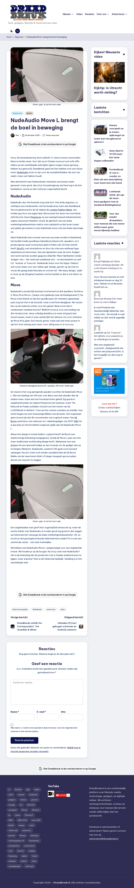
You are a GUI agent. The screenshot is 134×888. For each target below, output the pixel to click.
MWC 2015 (22, 820)
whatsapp (29, 866)
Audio (29, 113)
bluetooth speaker (20, 609)
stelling (32, 851)
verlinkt (24, 861)
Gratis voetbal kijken (109, 407)
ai (9, 789)
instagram (13, 810)
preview (12, 835)
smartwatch (29, 846)
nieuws (21, 825)
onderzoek (13, 830)
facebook (33, 795)
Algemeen (17, 113)
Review (23, 835)
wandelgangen (14, 866)
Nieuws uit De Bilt (109, 411)
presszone (51, 609)
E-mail (41, 711)
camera (21, 795)
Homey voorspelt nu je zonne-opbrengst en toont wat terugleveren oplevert (109, 134)
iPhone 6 (35, 810)
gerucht (34, 800)
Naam (15, 711)
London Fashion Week (61, 209)
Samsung (34, 835)
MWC (11, 820)
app (27, 789)
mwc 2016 (36, 820)
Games (23, 800)
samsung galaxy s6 (16, 841)
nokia (31, 825)
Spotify (20, 248)
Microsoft (29, 815)
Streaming (13, 856)
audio (11, 795)
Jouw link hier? (109, 403)
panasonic (27, 830)
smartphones (14, 846)
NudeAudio (22, 172)
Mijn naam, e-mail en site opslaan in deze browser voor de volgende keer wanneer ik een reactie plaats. (44, 729)
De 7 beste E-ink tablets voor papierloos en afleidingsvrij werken (108, 336)
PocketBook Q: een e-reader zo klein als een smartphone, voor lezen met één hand (108, 176)
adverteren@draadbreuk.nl (103, 838)
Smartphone (34, 841)
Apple (36, 789)
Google (12, 805)
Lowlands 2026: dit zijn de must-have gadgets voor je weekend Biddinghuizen (109, 198)
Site (63, 711)
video (62, 609)
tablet (24, 856)
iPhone (24, 810)
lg (9, 815)
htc (21, 805)
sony (11, 851)
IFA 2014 (31, 805)
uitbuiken (12, 861)
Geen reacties (52, 135)
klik (76, 421)
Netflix (11, 825)
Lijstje (17, 815)
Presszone (36, 217)
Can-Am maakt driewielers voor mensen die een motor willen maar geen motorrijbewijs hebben (109, 222)
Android (18, 789)
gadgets (12, 800)
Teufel (34, 856)
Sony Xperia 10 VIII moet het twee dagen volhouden (108, 155)
